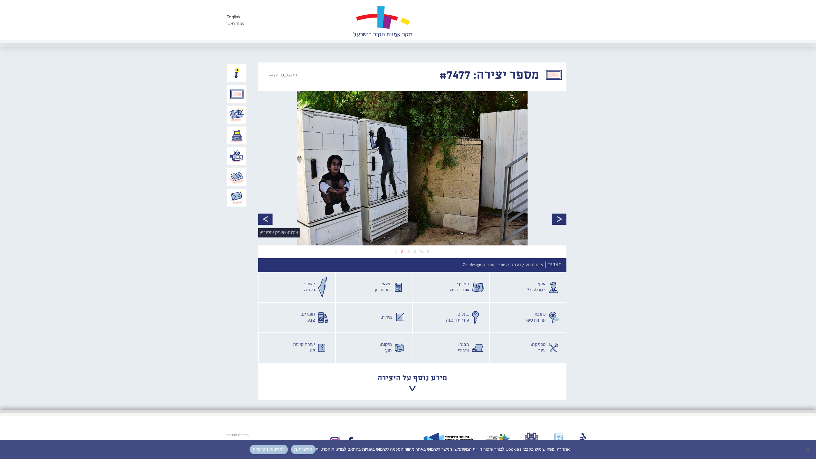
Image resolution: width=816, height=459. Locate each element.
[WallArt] (382, 20)
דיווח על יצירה (236, 115)
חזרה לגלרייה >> (284, 75)
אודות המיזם (236, 73)
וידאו (236, 156)
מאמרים (236, 177)
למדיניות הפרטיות (269, 449)
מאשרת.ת (303, 449)
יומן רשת (236, 135)
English (233, 17)
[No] (808, 449)
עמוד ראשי (235, 23)
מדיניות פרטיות (237, 435)
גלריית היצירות (236, 94)
